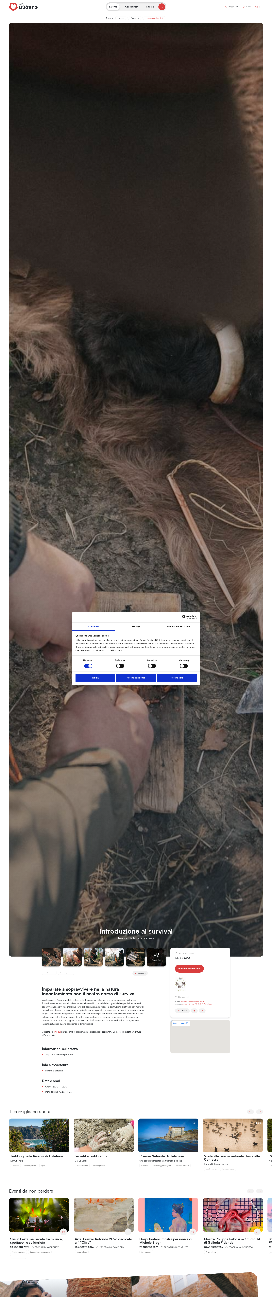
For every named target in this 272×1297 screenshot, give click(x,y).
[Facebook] (194, 1010)
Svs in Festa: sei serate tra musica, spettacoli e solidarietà (36, 1241)
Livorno (121, 18)
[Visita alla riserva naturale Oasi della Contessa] (233, 1135)
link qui (57, 1032)
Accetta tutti (177, 678)
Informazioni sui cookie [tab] (178, 626)
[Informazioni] (63, 1231)
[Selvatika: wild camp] (104, 1135)
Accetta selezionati (136, 678)
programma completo (46, 1247)
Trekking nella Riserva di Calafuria (36, 1156)
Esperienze (135, 18)
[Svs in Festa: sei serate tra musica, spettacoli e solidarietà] (39, 1215)
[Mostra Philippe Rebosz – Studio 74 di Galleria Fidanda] (233, 1215)
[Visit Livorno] (30, 7)
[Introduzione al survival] (51, 957)
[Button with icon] (161, 6)
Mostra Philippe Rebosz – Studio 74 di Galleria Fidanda (232, 1241)
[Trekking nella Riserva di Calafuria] (39, 1135)
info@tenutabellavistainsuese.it (192, 1002)
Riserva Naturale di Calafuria (161, 1156)
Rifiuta (95, 678)
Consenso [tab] (93, 626)
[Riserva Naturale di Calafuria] (168, 1135)
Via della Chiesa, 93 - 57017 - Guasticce (197, 1004)
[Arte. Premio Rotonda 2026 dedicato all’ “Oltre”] (104, 1215)
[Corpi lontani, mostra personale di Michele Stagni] (168, 1215)
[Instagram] (202, 1010)
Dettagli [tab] (136, 626)
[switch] (120, 666)
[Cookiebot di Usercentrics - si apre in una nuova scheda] (184, 617)
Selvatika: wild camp (91, 1156)
